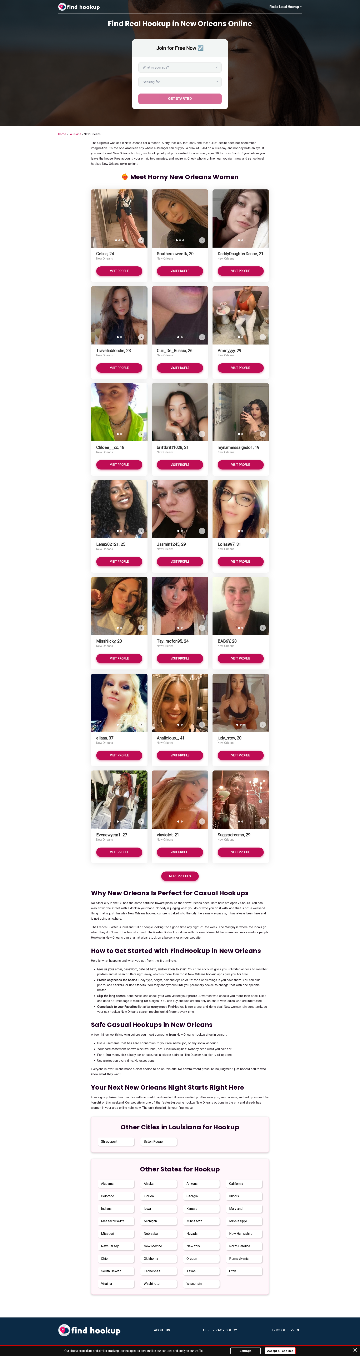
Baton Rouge (153, 1142)
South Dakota (111, 1271)
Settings (245, 1350)
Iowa (147, 1209)
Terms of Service (285, 1330)
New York (193, 1246)
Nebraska (151, 1234)
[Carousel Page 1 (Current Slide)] (116, 240)
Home (62, 134)
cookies (87, 1350)
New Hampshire (240, 1234)
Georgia (192, 1196)
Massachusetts (113, 1221)
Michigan (150, 1221)
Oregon (191, 1259)
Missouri (107, 1234)
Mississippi (238, 1221)
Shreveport (109, 1142)
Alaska (149, 1184)
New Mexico (153, 1246)
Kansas (191, 1209)
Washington (152, 1284)
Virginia (106, 1284)
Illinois (234, 1196)
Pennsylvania (239, 1259)
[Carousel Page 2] (119, 240)
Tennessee (152, 1271)
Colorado (107, 1196)
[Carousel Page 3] (123, 240)
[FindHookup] (79, 7)
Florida (149, 1196)
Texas (191, 1271)
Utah (232, 1271)
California (236, 1184)
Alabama (107, 1184)
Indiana (106, 1209)
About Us (162, 1330)
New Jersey (110, 1246)
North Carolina (239, 1246)
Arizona (192, 1184)
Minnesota (194, 1221)
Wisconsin (194, 1284)
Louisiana (75, 134)
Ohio (104, 1259)
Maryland (235, 1209)
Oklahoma (151, 1259)
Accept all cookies (280, 1350)
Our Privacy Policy (220, 1330)
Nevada (192, 1234)
